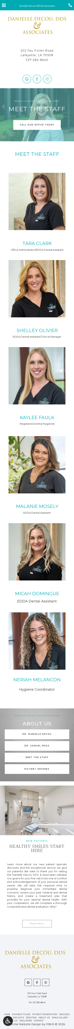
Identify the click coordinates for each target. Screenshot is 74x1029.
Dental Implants (14, 1017)
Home (7, 1014)
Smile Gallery (60, 1017)
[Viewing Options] (8, 1021)
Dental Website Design (25, 1024)
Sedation (31, 1017)
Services (64, 1014)
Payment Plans (21, 1014)
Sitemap (38, 1020)
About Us (44, 1017)
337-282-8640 (37, 60)
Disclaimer (25, 1020)
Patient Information (44, 1014)
